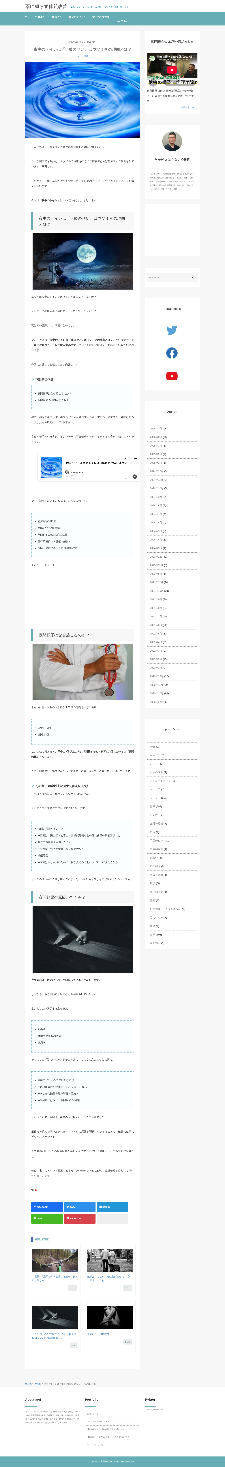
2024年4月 (156, 539)
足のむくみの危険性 (98, 1334)
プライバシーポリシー (96, 1445)
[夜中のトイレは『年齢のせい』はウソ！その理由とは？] (82, 100)
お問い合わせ (92, 1414)
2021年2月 (156, 659)
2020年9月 (156, 702)
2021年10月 (156, 590)
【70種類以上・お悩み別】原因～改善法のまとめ (107, 1429)
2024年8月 (156, 505)
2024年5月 (156, 531)
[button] (40, 16)
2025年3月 (156, 445)
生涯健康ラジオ (189, 107)
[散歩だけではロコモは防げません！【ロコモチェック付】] (110, 1260)
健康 (86, 56)
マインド (155, 798)
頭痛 (152, 926)
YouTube (122, 21)
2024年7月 (156, 514)
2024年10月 (156, 488)
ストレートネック (160, 780)
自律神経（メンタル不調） (165, 909)
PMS (153, 746)
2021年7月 (156, 616)
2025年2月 (156, 454)
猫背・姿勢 (156, 874)
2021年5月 (156, 633)
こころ (154, 763)
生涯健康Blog (106, 1461)
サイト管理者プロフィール (98, 1421)
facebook (42, 1207)
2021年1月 (156, 667)
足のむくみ (156, 917)
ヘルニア (155, 789)
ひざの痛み (156, 772)
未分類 (154, 857)
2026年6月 (156, 437)
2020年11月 (156, 684)
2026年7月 (156, 428)
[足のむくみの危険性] (110, 1317)
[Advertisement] (88, 598)
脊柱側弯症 (156, 891)
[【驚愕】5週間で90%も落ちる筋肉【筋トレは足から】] (55, 1260)
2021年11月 (156, 582)
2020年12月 (156, 676)
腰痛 (152, 900)
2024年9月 (156, 497)
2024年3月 (156, 548)
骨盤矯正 (155, 943)
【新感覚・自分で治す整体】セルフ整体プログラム (108, 1437)
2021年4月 (156, 642)
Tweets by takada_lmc (154, 1410)
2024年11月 (156, 479)
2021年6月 (156, 625)
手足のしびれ (158, 840)
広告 (152, 832)
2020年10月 (156, 693)
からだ (80, 56)
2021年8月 (156, 608)
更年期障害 (156, 849)
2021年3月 (156, 650)
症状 (73, 1345)
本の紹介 (155, 866)
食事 (152, 934)
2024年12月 (156, 471)
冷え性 (154, 815)
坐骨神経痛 (156, 823)
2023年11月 (156, 565)
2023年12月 (156, 556)
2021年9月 (156, 599)
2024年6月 (156, 522)
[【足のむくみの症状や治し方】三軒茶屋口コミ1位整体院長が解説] (55, 1317)
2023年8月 (156, 573)
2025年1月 (156, 462)
